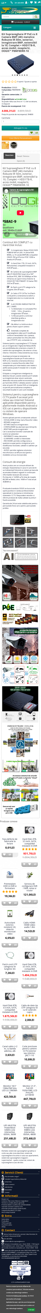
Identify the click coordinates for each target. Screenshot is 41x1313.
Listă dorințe (8, 1187)
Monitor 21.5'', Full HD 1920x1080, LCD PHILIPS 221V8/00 (29, 1090)
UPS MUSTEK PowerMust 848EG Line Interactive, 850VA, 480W (29, 1130)
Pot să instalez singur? (12, 1176)
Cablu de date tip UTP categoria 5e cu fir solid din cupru (29, 1008)
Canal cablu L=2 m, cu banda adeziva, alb (9, 1048)
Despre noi (5, 1199)
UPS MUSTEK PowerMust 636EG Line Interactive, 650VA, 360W (10, 1130)
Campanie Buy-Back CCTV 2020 (11, 1210)
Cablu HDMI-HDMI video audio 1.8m (29, 924)
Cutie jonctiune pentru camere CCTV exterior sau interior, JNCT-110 (29, 1051)
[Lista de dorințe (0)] (31, 3)
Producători (5, 1221)
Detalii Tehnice (23, 156)
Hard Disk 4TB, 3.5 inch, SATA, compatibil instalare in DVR (29, 842)
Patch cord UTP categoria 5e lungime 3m (9, 966)
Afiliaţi (3, 1227)
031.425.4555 (19, 3)
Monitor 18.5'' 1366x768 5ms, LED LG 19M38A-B (10, 1089)
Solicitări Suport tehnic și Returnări (15, 1179)
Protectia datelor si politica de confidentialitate (16, 1205)
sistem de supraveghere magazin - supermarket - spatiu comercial (15, 1159)
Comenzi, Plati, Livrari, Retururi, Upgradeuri (15, 1201)
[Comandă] (39, 3)
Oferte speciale (6, 1223)
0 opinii (20, 82)
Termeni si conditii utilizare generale (13, 1203)
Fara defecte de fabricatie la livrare (9, 841)
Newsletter (8, 1190)
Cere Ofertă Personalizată (20, 138)
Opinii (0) (21, 161)
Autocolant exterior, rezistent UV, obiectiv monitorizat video (10, 928)
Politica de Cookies (20, 1296)
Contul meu (8, 1182)
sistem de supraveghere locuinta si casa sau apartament (20, 1154)
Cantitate (6, 118)
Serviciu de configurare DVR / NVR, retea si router (29, 887)
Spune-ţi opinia (30, 82)
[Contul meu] (27, 3)
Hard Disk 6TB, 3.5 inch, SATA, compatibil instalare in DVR (29, 967)
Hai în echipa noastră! (8, 1212)
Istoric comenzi (9, 1184)
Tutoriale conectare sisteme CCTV (12, 1207)
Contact (6, 1192)
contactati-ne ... (28, 340)
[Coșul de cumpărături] (35, 3)
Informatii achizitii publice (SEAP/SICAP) (14, 1208)
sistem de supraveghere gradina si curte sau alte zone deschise (19, 1152)
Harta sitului (5, 1219)
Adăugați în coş (20, 128)
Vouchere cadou (7, 1225)
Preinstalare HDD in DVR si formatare (10, 886)
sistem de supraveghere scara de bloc (18, 1161)
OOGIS (14, 87)
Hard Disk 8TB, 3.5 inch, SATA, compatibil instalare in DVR (9, 1008)
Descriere (9, 155)
